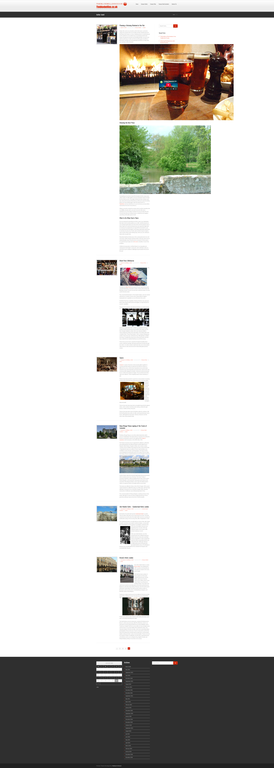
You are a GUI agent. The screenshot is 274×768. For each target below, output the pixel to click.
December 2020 (129, 710)
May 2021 (128, 698)
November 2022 (129, 678)
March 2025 (128, 666)
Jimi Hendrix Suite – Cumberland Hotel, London (134, 506)
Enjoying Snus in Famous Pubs (167, 52)
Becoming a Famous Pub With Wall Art (168, 50)
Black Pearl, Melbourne (127, 260)
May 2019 (128, 739)
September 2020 (129, 713)
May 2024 (128, 669)
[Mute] (173, 89)
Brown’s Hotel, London (126, 557)
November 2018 (129, 757)
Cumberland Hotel (139, 513)
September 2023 (129, 672)
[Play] (161, 89)
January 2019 (128, 751)
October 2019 (129, 725)
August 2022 (128, 684)
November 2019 (129, 722)
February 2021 (129, 704)
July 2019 (128, 734)
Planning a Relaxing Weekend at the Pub (132, 25)
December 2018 (129, 754)
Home (137, 0)
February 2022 (129, 687)
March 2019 (128, 745)
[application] (168, 85)
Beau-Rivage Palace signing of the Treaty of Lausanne (133, 427)
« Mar (97, 687)
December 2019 (129, 719)
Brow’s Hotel (137, 566)
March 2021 (128, 701)
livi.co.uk (135, 241)
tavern (121, 364)
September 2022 (129, 681)
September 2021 (129, 695)
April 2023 (128, 675)
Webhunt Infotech (116, 766)
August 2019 (128, 731)
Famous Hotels (144, 0)
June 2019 (128, 736)
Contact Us (174, 0)
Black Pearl (128, 287)
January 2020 (128, 716)
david (144, 27)
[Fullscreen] (176, 89)
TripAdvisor (122, 203)
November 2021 (129, 693)
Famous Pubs (153, 0)
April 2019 (128, 742)
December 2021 (129, 690)
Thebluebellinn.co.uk (106, 7)
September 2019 (129, 728)
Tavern (122, 357)
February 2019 (129, 748)
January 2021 (128, 707)
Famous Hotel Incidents (164, 0)
